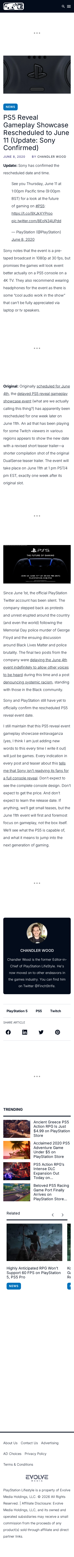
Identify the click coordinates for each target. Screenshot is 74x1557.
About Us (10, 1443)
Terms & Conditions (18, 1464)
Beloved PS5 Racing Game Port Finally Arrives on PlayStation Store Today (51, 1192)
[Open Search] (63, 6)
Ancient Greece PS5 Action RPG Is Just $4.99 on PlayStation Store (52, 1129)
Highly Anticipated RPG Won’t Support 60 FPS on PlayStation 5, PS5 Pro (34, 1272)
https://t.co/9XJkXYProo (32, 213)
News (10, 107)
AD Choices (12, 1454)
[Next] (62, 1215)
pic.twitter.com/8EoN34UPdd (36, 221)
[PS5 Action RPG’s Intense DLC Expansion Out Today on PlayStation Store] (16, 1171)
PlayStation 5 (17, 1011)
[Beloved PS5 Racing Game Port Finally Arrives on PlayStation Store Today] (16, 1192)
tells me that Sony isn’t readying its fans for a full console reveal (36, 770)
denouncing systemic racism (27, 682)
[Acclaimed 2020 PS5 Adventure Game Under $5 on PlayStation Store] (16, 1150)
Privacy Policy (35, 1454)
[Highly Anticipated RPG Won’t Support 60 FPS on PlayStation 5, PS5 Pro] (34, 1242)
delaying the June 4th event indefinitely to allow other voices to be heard (36, 667)
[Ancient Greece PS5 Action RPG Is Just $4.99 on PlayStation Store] (16, 1129)
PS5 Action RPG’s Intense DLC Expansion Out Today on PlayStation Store (49, 1171)
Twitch (55, 1011)
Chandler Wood (51, 156)
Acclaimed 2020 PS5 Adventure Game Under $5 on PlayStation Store (52, 1150)
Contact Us (29, 1443)
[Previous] (53, 1215)
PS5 (39, 1011)
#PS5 (40, 206)
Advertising (50, 1443)
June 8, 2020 (23, 239)
